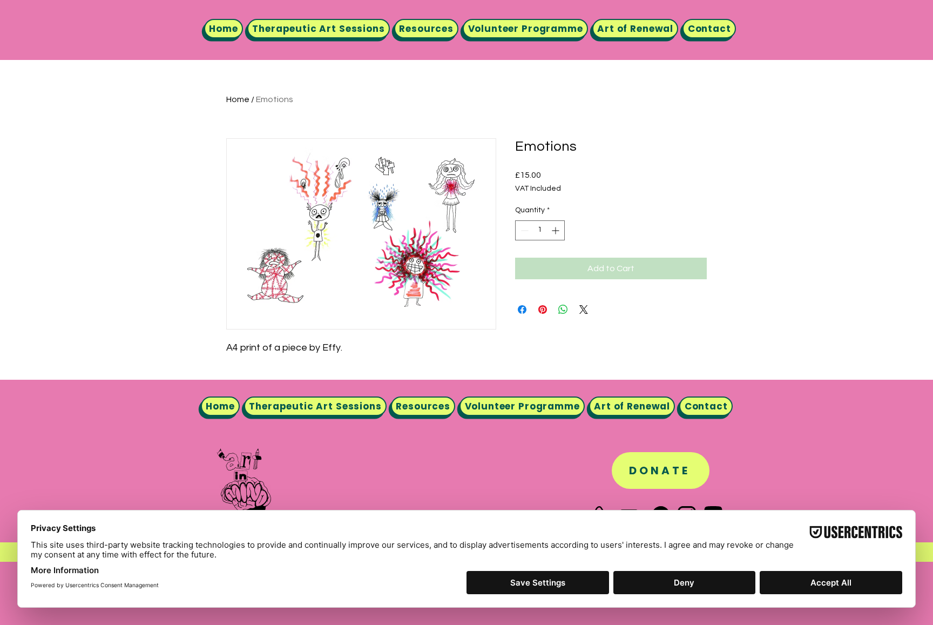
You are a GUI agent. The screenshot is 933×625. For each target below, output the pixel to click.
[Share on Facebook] (522, 309)
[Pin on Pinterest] (542, 309)
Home (237, 99)
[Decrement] (523, 230)
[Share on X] (583, 309)
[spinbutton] (540, 230)
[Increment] (556, 230)
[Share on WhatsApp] (563, 309)
